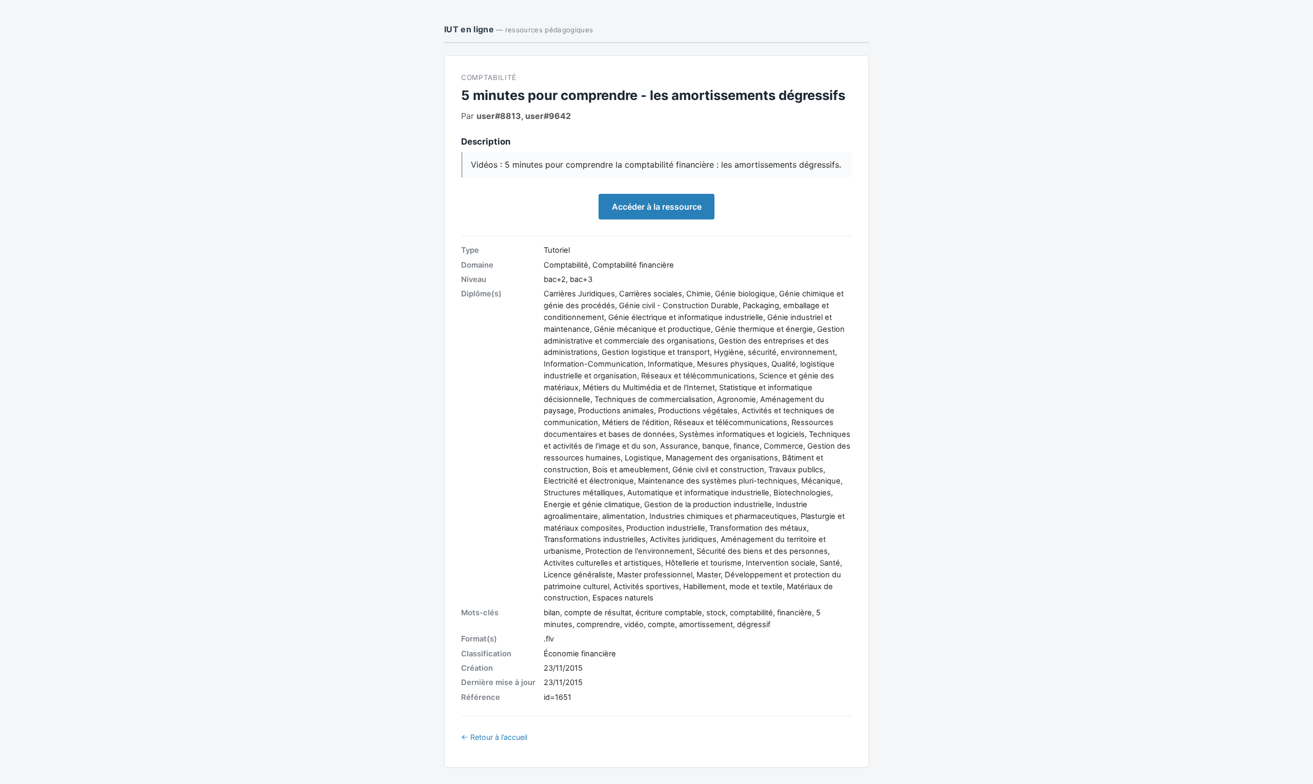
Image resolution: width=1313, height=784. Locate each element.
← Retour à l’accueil (494, 737)
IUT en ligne (518, 29)
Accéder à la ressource (657, 207)
